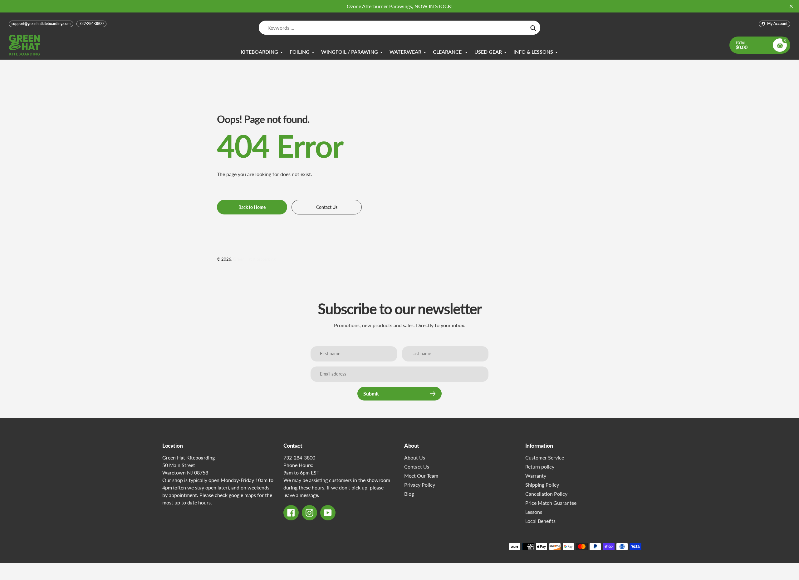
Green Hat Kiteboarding (254, 259)
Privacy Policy (419, 485)
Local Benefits (540, 521)
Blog (409, 494)
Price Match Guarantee (550, 503)
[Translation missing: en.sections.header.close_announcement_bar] (791, 6)
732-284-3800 (91, 23)
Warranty (535, 476)
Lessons (533, 512)
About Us (414, 457)
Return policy (539, 466)
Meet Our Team (421, 476)
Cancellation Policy (546, 494)
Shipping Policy (542, 485)
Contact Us (416, 466)
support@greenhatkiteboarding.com (41, 23)
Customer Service (544, 457)
